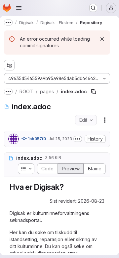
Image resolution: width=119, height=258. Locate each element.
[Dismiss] (102, 39)
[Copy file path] (93, 91)
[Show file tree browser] (9, 65)
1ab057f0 (36, 138)
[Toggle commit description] (77, 139)
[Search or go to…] (93, 8)
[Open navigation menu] (19, 8)
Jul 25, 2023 (60, 138)
